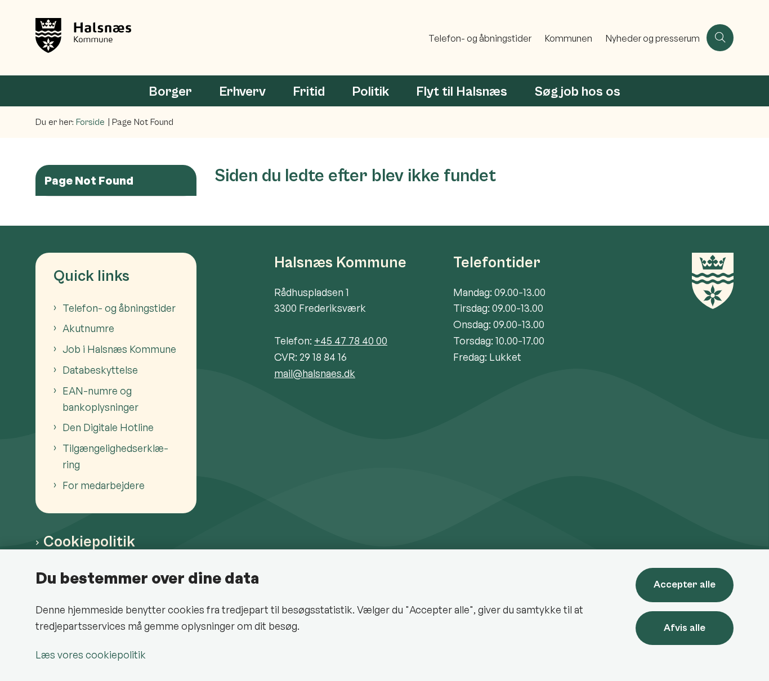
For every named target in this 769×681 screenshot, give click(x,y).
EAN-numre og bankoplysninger (100, 398)
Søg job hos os (577, 92)
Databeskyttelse (100, 370)
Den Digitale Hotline (108, 427)
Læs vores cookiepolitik (90, 654)
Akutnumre (88, 328)
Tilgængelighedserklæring (115, 456)
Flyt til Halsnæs (461, 92)
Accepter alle (685, 584)
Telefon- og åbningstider (119, 308)
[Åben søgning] (720, 37)
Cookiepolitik (89, 542)
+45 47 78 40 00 (350, 340)
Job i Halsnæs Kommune (119, 349)
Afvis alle (684, 628)
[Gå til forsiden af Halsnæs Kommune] (228, 37)
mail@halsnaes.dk (314, 373)
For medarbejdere (103, 485)
